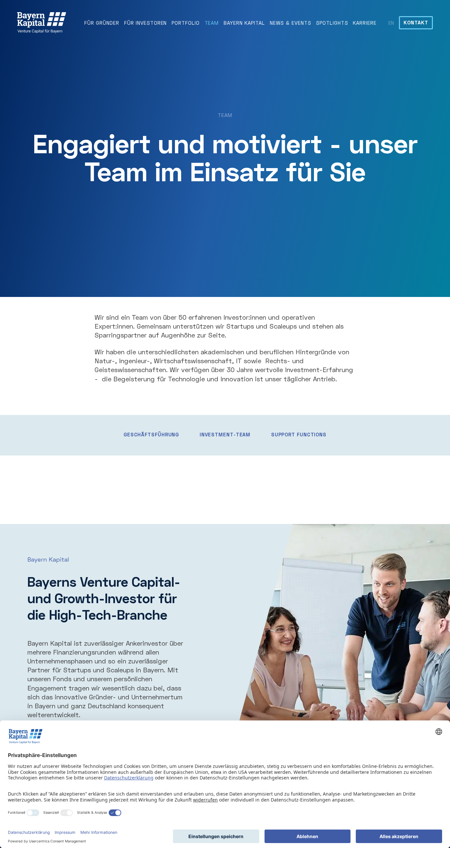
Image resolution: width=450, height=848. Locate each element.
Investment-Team (225, 434)
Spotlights (332, 23)
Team (212, 23)
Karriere (364, 23)
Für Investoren (145, 23)
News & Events (290, 23)
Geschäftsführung (151, 434)
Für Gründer (101, 23)
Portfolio (185, 23)
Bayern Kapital (244, 23)
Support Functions (298, 434)
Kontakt (416, 22)
